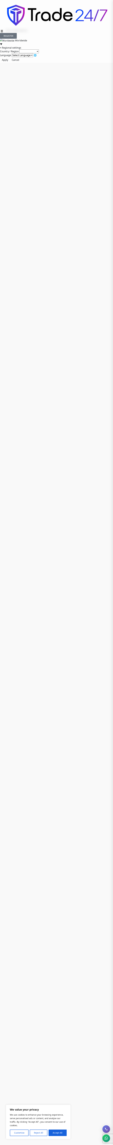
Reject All (38, 1132)
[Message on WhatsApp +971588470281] (106, 1138)
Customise (19, 1132)
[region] (38, 1122)
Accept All (57, 1132)
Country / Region (9, 51)
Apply (5, 60)
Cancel (15, 60)
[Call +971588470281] (106, 1129)
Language (5, 55)
